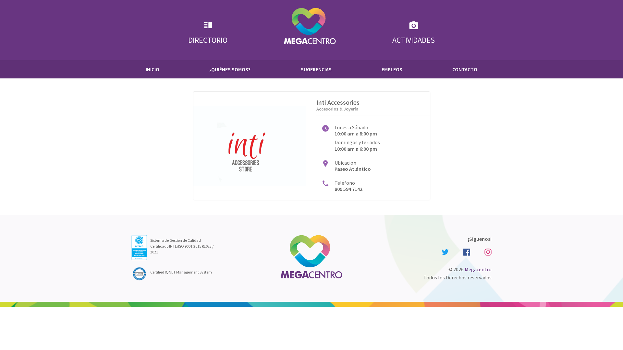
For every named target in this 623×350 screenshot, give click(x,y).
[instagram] (487, 251)
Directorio (207, 40)
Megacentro (478, 269)
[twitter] (445, 251)
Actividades (413, 40)
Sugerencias (316, 69)
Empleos (392, 69)
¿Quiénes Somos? (229, 69)
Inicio (152, 69)
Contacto (464, 69)
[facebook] (466, 251)
